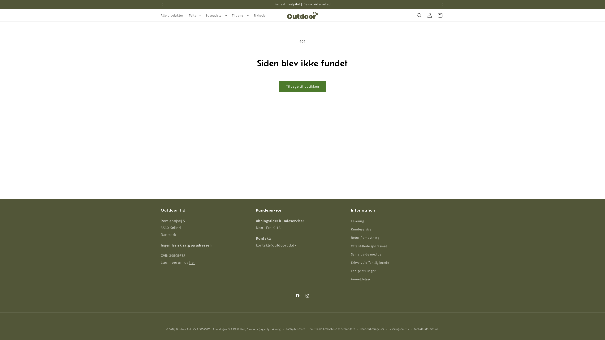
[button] (194, 15)
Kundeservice (361, 229)
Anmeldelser (361, 279)
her (192, 262)
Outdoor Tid (183, 329)
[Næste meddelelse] (442, 4)
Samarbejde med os (366, 254)
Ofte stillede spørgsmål (369, 246)
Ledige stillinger (363, 271)
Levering (357, 221)
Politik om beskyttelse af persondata (332, 329)
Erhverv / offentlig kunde (370, 262)
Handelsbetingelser (372, 329)
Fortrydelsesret (295, 329)
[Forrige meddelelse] (162, 4)
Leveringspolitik (399, 329)
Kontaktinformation (426, 329)
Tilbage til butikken (302, 86)
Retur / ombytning (365, 237)
